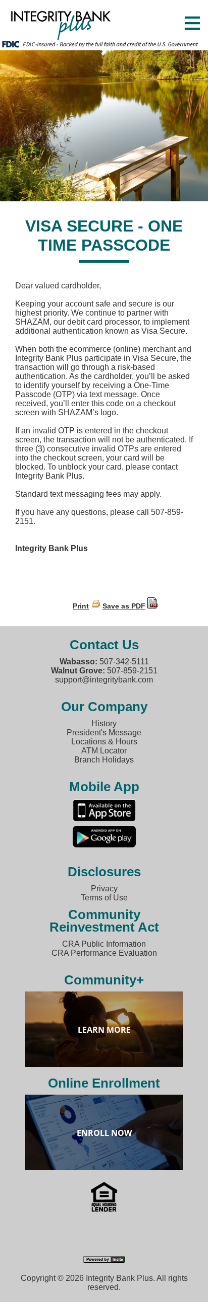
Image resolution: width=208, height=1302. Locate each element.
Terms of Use (104, 897)
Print (81, 606)
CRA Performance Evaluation (104, 953)
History (104, 723)
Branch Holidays (104, 759)
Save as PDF (123, 606)
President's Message (104, 732)
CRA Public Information (104, 944)
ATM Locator (104, 750)
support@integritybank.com (104, 679)
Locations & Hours (104, 741)
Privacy (104, 888)
